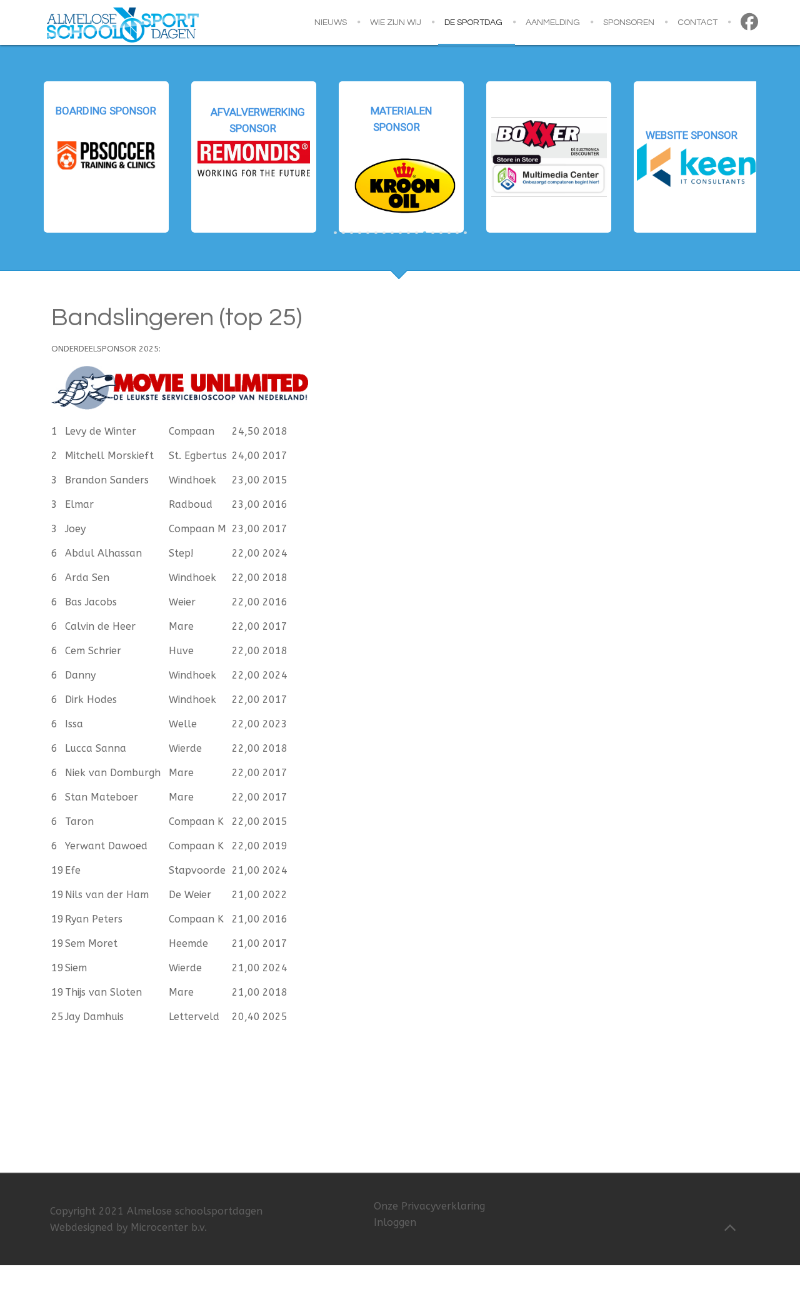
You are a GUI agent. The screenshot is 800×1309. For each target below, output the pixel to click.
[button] (106, 157)
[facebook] (751, 22)
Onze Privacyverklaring (429, 1206)
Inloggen (395, 1222)
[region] (400, 157)
